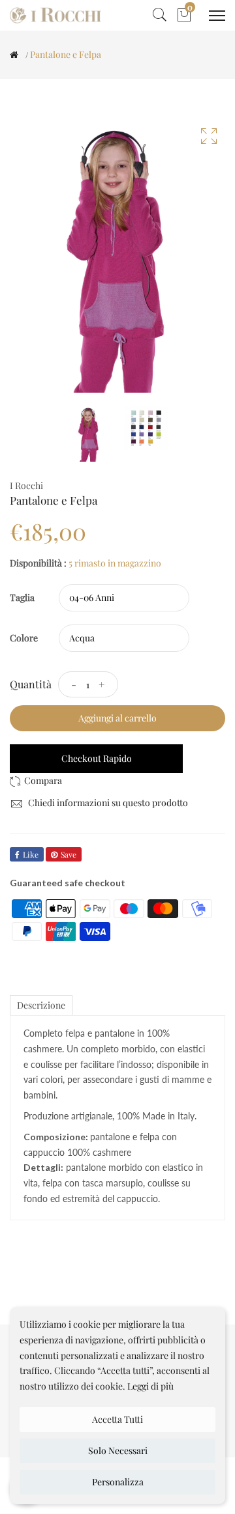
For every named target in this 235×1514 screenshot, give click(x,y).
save (68, 854)
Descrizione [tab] (41, 1005)
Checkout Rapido (96, 758)
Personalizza (118, 1482)
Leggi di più (150, 1386)
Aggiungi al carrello (117, 718)
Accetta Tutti (117, 1419)
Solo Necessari (118, 1450)
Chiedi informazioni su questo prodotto (107, 802)
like (31, 854)
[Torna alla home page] (14, 54)
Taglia (22, 597)
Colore (24, 638)
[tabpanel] (89, 434)
